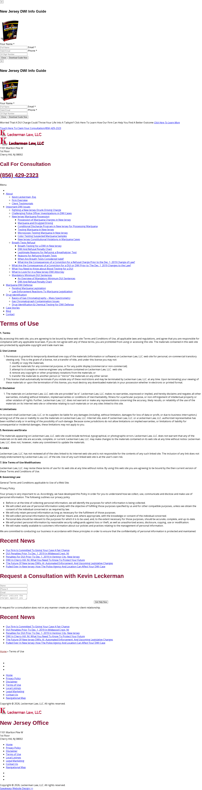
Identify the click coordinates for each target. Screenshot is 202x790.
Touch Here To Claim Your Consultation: (30, 128)
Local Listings (13, 688)
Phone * (32, 50)
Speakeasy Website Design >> (16, 788)
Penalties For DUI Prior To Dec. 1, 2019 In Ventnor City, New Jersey (43, 556)
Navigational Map (16, 698)
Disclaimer (11, 681)
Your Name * (7, 44)
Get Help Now (101, 602)
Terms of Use (13, 685)
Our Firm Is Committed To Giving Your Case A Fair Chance (38, 550)
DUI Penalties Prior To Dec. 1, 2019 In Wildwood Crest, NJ (37, 553)
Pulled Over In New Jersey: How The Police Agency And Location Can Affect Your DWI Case (55, 566)
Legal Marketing (15, 691)
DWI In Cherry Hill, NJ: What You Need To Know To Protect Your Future (45, 560)
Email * (32, 47)
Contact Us (12, 694)
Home (3, 651)
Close (3, 58)
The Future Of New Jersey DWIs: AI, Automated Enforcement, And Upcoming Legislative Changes (59, 563)
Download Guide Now (18, 58)
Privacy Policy (13, 678)
